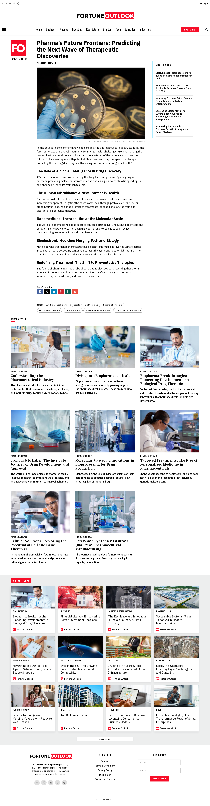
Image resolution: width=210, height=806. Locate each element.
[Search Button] (206, 29)
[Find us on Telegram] (18, 3)
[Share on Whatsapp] (68, 291)
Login (205, 3)
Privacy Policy (105, 770)
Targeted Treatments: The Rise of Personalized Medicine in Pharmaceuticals (168, 464)
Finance (64, 29)
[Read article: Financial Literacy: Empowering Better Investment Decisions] (80, 597)
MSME (158, 710)
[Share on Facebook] (40, 291)
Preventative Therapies (98, 310)
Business (51, 29)
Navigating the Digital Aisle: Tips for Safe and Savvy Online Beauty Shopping (32, 669)
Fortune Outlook (19, 58)
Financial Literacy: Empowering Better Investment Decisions (80, 618)
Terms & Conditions (105, 765)
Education (130, 29)
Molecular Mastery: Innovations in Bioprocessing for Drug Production (104, 464)
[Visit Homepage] (105, 15)
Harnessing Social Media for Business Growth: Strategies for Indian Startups (172, 129)
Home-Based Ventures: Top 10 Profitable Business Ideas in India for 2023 (173, 88)
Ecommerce (113, 710)
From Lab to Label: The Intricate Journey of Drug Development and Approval (40, 464)
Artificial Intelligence (57, 305)
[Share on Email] (75, 291)
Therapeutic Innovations (128, 310)
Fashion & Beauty (21, 660)
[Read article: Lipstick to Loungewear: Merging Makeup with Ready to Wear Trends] (33, 696)
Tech (118, 29)
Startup (107, 29)
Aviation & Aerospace (71, 660)
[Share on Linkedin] (54, 291)
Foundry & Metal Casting (120, 611)
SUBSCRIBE (190, 29)
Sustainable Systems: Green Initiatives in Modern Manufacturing (174, 620)
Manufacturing (163, 611)
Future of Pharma (112, 305)
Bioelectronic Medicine (86, 305)
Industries (145, 29)
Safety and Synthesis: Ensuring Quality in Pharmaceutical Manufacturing (102, 544)
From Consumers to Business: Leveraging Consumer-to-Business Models (127, 719)
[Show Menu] (3, 29)
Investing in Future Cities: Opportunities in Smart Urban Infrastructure (127, 669)
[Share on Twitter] (47, 291)
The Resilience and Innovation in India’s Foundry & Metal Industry (127, 620)
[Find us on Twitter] (6, 3)
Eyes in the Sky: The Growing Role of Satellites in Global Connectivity (79, 669)
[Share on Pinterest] (61, 291)
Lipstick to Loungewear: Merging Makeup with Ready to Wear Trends (32, 719)
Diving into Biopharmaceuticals (102, 375)
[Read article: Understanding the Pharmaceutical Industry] (40, 347)
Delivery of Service (105, 779)
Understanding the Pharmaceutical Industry (32, 377)
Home (39, 29)
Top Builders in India (74, 715)
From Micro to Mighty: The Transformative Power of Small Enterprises (175, 719)
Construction (163, 660)
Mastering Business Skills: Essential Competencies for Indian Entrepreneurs (174, 101)
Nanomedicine (72, 310)
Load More (105, 739)
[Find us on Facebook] (2, 3)
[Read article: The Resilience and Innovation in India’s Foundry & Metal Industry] (128, 597)
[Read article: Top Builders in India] (80, 696)
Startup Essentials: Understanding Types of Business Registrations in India (174, 75)
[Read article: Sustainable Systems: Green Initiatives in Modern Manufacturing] (176, 597)
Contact (105, 761)
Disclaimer (105, 774)
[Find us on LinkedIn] (10, 3)
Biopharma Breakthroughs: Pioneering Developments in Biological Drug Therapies (164, 379)
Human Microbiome (49, 310)
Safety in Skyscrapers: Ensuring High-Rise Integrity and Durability (174, 669)
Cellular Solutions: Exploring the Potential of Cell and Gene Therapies (39, 544)
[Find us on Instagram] (14, 3)
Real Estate (92, 29)
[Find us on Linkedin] (50, 782)
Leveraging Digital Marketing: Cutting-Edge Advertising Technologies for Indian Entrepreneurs (171, 115)
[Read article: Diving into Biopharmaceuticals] (105, 347)
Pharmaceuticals (46, 63)
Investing (77, 29)
